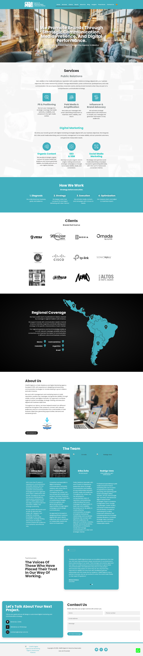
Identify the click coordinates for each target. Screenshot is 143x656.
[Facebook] (96, 649)
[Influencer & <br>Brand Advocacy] (96, 97)
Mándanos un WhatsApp (19, 627)
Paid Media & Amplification (71, 106)
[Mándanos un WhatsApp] (7, 627)
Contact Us (110, 4)
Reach (76, 4)
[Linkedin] (106, 649)
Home (58, 4)
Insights (94, 4)
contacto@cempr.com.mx (19, 632)
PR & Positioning (47, 104)
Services (64, 4)
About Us (83, 4)
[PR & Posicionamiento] (47, 97)
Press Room (101, 4)
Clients (71, 4)
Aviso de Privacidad (64, 651)
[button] (90, 584)
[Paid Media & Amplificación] (71, 97)
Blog (88, 4)
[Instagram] (101, 649)
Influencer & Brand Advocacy (96, 106)
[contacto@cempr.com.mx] (7, 632)
